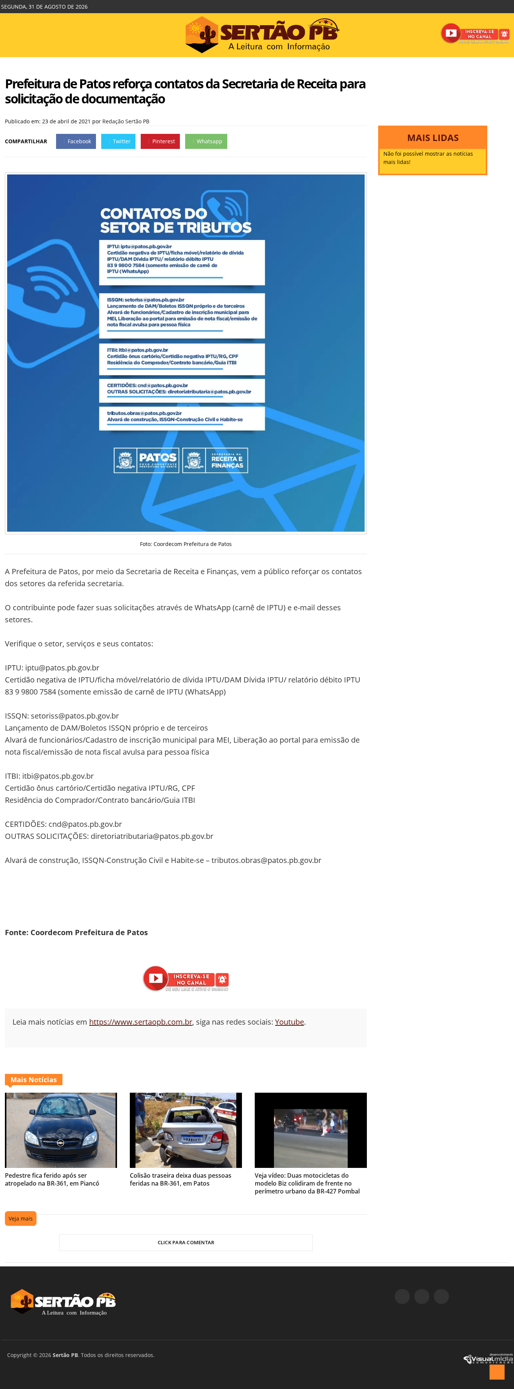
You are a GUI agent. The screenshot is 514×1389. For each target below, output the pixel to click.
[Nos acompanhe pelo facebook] (402, 1296)
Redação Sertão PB (125, 121)
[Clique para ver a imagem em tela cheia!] (186, 529)
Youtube (289, 1022)
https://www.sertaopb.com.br (140, 1022)
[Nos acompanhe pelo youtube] (441, 1296)
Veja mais (21, 1218)
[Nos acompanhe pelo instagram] (421, 1296)
